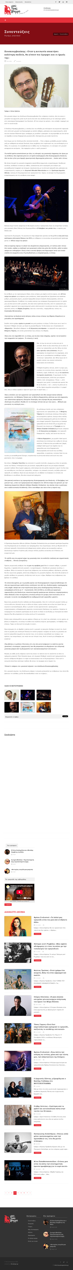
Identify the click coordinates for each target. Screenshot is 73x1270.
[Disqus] (36, 761)
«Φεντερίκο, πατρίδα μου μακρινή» (22, 869)
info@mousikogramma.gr (61, 1265)
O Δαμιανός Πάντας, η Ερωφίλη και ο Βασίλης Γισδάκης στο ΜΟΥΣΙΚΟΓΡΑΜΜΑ (50, 1080)
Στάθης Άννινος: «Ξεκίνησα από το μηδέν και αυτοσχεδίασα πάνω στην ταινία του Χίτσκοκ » (49, 1108)
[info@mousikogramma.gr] (67, 2)
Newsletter (28, 2)
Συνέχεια (37, 933)
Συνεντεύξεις (64, 34)
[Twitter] (59, 2)
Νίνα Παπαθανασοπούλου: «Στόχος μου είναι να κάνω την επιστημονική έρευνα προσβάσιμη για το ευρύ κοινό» (51, 1163)
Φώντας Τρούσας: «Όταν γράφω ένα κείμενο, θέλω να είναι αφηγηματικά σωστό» (50, 972)
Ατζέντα (30, 1232)
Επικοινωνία (19, 2)
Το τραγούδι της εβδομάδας (15, 879)
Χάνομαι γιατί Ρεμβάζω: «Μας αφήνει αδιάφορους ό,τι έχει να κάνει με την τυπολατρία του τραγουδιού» (50, 946)
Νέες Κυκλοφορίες (33, 1229)
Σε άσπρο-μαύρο (32, 1238)
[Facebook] (56, 2)
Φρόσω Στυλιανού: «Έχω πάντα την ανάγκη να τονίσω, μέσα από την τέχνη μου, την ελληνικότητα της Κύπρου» (51, 1054)
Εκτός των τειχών (33, 1241)
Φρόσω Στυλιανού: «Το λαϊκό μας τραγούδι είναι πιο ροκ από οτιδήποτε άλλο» (50, 919)
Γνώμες (30, 1226)
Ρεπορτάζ (30, 1223)
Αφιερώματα (31, 1235)
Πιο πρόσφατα (11, 845)
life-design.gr (14, 1264)
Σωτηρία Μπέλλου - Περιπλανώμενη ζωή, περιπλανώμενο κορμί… (57, 1234)
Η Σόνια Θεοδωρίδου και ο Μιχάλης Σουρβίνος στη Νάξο (58, 1222)
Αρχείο (8, 904)
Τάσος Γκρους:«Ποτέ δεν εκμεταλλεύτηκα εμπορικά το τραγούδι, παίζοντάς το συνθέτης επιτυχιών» (51, 1026)
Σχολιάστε (18, 61)
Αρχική (56, 34)
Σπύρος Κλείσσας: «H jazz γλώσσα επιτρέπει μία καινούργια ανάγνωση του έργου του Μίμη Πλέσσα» (50, 999)
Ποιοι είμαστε (9, 2)
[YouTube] (63, 2)
